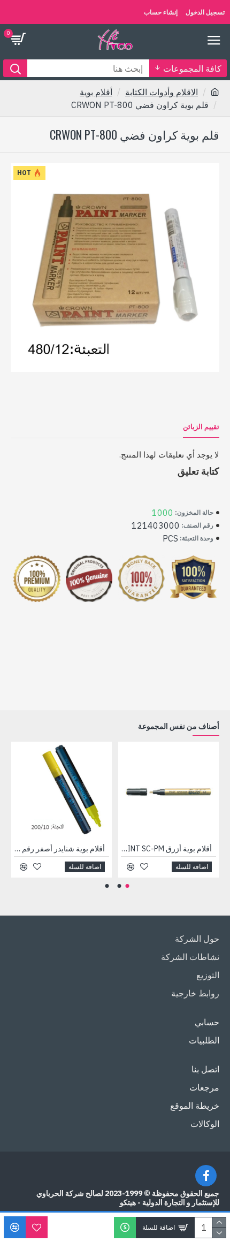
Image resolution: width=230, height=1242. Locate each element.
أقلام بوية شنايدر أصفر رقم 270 (59, 849)
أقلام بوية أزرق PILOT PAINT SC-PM (166, 849)
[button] (127, 886)
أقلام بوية (96, 92)
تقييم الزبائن (201, 427)
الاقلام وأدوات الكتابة (161, 92)
